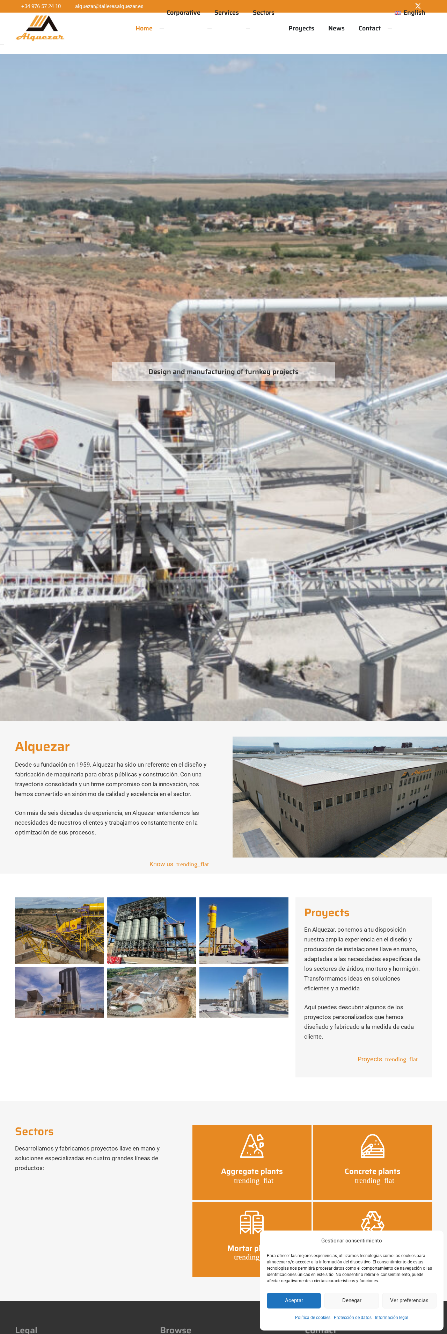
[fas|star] (252, 1146)
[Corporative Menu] (162, 28)
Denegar (351, 1300)
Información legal (391, 1317)
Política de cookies (312, 1317)
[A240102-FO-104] (151, 930)
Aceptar (294, 1300)
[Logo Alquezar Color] (40, 28)
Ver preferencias (409, 1300)
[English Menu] (390, 28)
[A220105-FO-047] (59, 930)
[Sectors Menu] (248, 28)
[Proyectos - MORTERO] (243, 992)
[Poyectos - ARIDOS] (151, 992)
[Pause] (2, 44)
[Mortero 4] (59, 992)
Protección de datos (353, 1317)
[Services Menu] (209, 28)
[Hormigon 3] (243, 930)
